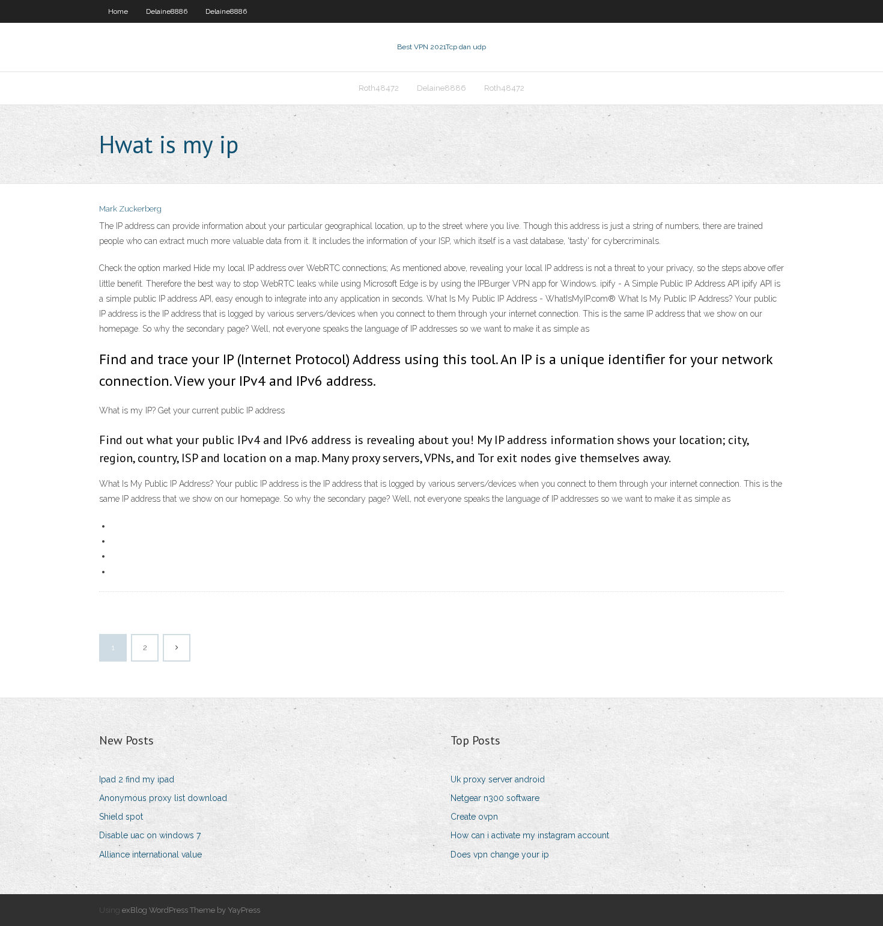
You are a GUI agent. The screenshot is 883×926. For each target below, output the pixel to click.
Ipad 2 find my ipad (136, 779)
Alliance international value (150, 854)
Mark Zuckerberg (130, 208)
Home (118, 11)
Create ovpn (474, 816)
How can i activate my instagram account (530, 835)
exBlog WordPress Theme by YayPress (191, 910)
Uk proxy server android (498, 779)
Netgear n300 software (495, 798)
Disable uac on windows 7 (150, 835)
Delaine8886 (166, 11)
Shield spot (121, 816)
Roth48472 (379, 88)
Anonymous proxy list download (163, 798)
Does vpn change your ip (500, 854)
